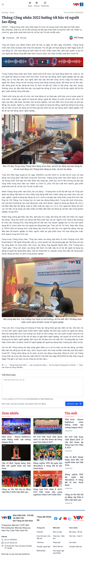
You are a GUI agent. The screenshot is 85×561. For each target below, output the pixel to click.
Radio (30, 6)
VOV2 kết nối (58, 546)
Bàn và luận (57, 532)
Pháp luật (56, 542)
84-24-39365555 (10, 540)
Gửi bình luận (72, 404)
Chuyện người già (43, 546)
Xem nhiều (73, 528)
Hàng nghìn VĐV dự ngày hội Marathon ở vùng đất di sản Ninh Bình (74, 479)
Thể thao (40, 542)
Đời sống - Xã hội (8, 12)
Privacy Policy (34, 399)
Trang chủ (41, 528)
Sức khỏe (72, 542)
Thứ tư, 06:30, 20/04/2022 (73, 12)
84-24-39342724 (10, 543)
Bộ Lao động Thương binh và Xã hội (62, 365)
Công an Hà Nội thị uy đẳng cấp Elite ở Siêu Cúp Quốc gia (74, 497)
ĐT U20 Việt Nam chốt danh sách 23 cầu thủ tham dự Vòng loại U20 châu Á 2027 (74, 442)
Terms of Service (45, 399)
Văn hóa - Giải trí (75, 536)
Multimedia (45, 6)
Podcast (37, 6)
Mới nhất (56, 528)
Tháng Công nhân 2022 (18, 365)
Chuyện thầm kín (75, 546)
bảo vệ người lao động (38, 365)
